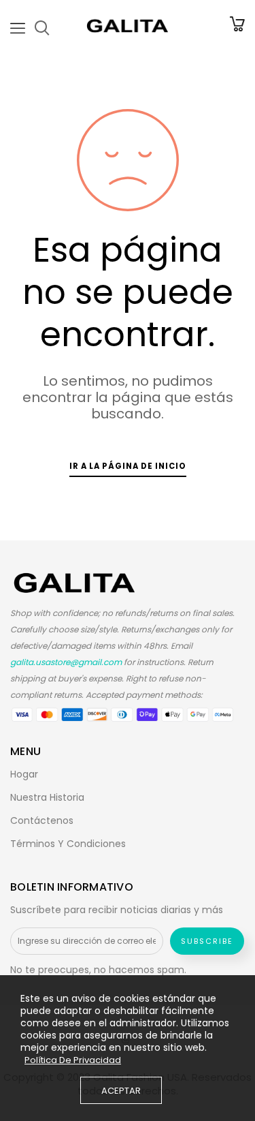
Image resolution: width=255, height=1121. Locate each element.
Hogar (24, 774)
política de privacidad (72, 1060)
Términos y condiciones (68, 843)
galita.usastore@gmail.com (66, 662)
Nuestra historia (47, 797)
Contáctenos (41, 820)
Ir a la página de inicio (127, 466)
